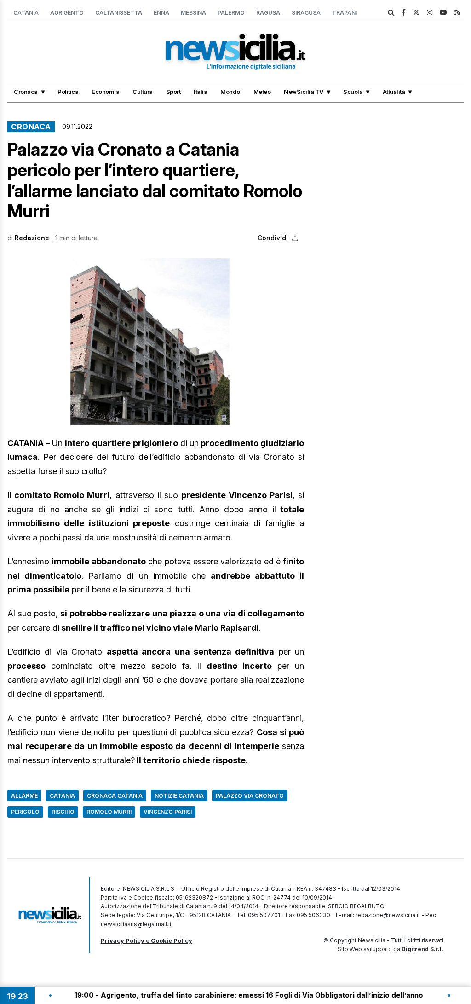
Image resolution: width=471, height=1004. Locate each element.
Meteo (262, 91)
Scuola (352, 91)
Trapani (344, 12)
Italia (200, 91)
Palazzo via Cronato (250, 795)
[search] (391, 13)
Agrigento (67, 12)
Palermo (231, 12)
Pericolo (25, 811)
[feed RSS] (457, 12)
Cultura (142, 91)
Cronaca (26, 91)
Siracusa (306, 12)
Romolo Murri (109, 811)
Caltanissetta (118, 12)
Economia (105, 91)
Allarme (24, 795)
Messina (193, 12)
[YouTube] (443, 12)
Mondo (230, 91)
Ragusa (268, 12)
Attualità (394, 91)
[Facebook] (404, 12)
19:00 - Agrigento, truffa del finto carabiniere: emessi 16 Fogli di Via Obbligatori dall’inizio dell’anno (198, 995)
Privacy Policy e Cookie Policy (146, 940)
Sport (173, 91)
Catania (26, 12)
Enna (161, 12)
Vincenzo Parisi (168, 811)
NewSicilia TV (303, 91)
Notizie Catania (179, 795)
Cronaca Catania (115, 795)
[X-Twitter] (416, 12)
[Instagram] (429, 12)
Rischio (63, 811)
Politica (67, 91)
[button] (155, 341)
